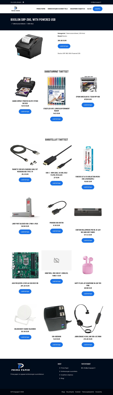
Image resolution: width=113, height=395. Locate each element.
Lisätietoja (64, 46)
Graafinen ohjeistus (77, 9)
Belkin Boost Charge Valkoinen (25, 329)
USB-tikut (30, 24)
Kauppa (97, 9)
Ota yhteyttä (70, 392)
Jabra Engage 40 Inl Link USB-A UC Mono (88, 336)
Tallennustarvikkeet (19, 24)
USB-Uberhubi (56, 336)
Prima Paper (41, 9)
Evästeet (77, 392)
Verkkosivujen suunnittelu (58, 9)
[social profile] (23, 2)
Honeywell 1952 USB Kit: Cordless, (56, 273)
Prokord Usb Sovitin (56, 223)
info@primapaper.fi (96, 2)
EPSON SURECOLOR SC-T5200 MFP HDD (88, 97)
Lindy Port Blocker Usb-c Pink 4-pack (25, 224)
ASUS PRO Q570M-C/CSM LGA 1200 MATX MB (25, 283)
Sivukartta (98, 392)
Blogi (89, 9)
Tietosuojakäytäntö (88, 392)
